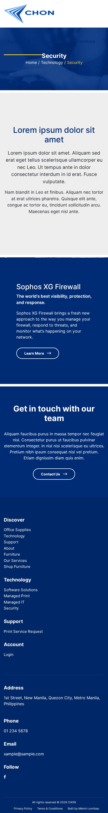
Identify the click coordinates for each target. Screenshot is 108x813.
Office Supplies (17, 529)
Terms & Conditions (50, 808)
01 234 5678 (16, 730)
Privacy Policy (23, 808)
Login (9, 654)
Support (54, 41)
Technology (19, 41)
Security (11, 608)
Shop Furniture (17, 566)
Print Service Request (23, 631)
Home (31, 62)
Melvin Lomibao (88, 808)
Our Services (15, 560)
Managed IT (14, 602)
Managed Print (17, 595)
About (9, 548)
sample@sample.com (24, 753)
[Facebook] (5, 777)
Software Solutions (21, 589)
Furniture (86, 41)
